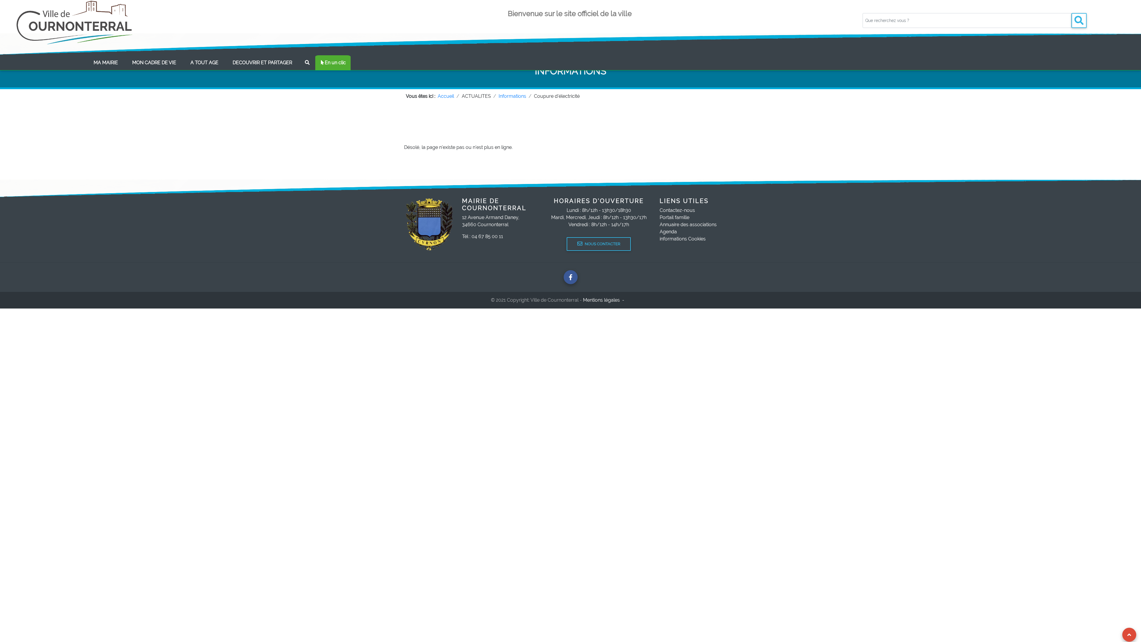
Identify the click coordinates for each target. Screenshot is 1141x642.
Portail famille (674, 217)
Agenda (668, 232)
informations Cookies (683, 239)
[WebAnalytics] (638, 300)
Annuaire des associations (688, 224)
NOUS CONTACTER (602, 244)
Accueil (446, 96)
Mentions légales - (604, 300)
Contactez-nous (677, 210)
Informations (512, 96)
